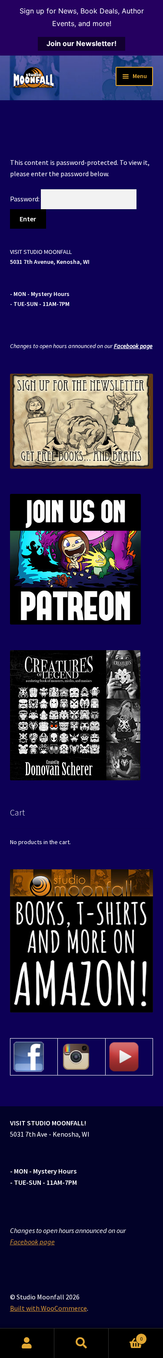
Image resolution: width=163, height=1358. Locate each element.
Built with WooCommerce (48, 1308)
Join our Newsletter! (81, 43)
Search (81, 1343)
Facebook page (133, 346)
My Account (27, 1343)
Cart (126, 1335)
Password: (25, 198)
